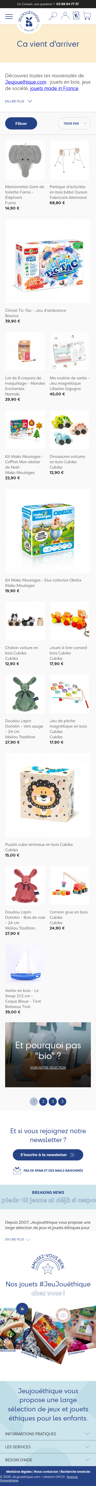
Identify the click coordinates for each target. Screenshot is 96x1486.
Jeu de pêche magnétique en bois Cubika (68, 726)
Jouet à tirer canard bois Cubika (68, 650)
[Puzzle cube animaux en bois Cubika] (48, 795)
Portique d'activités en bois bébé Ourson (68, 189)
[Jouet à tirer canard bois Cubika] (69, 622)
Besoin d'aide (18, 1460)
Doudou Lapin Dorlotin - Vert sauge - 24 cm (24, 726)
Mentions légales (19, 1472)
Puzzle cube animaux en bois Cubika (39, 844)
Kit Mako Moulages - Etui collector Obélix (43, 580)
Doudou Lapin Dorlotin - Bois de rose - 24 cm (25, 917)
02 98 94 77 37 (67, 4)
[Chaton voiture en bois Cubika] (25, 622)
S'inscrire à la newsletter (43, 1154)
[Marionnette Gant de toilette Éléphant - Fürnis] (25, 161)
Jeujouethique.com (25, 82)
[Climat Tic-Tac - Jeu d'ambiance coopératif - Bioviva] (48, 261)
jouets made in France (54, 88)
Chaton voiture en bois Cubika (21, 650)
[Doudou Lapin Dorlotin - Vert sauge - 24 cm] (25, 695)
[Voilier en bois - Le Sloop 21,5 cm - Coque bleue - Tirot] (25, 965)
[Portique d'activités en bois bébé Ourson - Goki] (69, 161)
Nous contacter (46, 1472)
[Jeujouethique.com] (29, 32)
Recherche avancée (75, 1472)
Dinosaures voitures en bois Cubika (67, 459)
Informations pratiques (30, 1434)
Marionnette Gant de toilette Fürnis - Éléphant (24, 192)
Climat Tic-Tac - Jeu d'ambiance (35, 310)
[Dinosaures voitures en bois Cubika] (69, 430)
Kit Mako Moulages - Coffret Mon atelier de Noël (24, 462)
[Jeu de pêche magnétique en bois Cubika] (69, 695)
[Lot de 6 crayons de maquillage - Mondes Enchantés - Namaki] (25, 352)
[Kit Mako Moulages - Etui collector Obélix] (48, 531)
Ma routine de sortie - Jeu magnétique (70, 380)
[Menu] (8, 16)
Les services (18, 1447)
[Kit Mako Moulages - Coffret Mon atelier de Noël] (25, 430)
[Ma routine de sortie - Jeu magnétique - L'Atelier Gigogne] (69, 352)
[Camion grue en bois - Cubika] (69, 886)
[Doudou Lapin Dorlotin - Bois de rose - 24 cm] (25, 886)
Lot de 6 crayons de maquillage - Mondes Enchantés (25, 383)
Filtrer (21, 123)
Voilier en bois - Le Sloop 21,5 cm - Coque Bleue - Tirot (23, 996)
